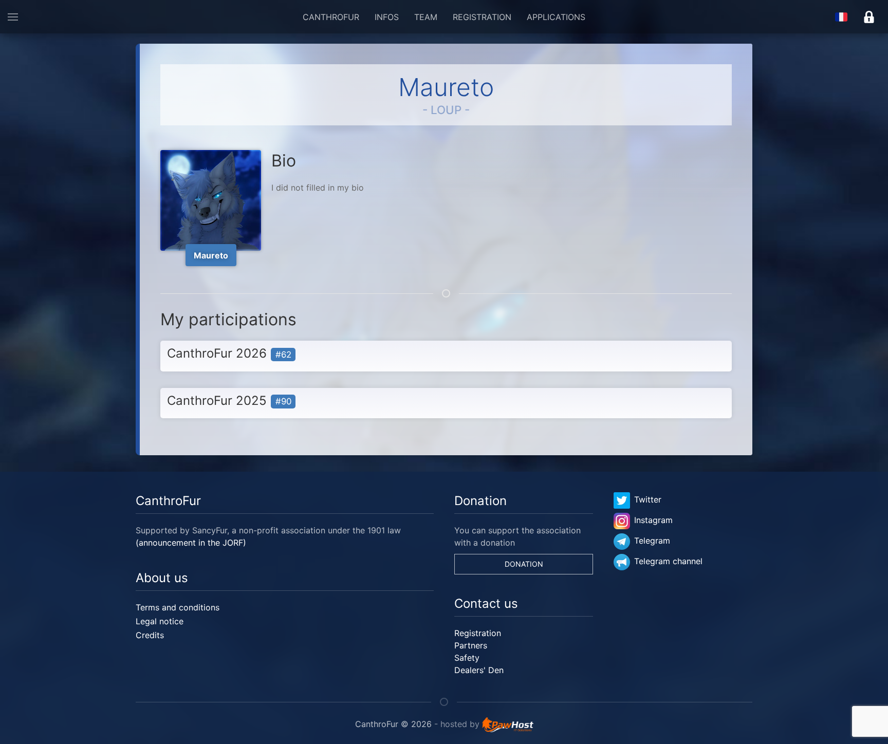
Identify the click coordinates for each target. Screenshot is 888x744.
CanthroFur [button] (331, 17)
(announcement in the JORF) (191, 542)
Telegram (652, 540)
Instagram (653, 520)
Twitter (647, 499)
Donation (524, 564)
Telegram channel (668, 561)
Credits (150, 635)
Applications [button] (556, 17)
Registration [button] (482, 17)
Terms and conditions (177, 607)
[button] (13, 16)
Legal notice (159, 621)
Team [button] (425, 17)
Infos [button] (387, 17)
